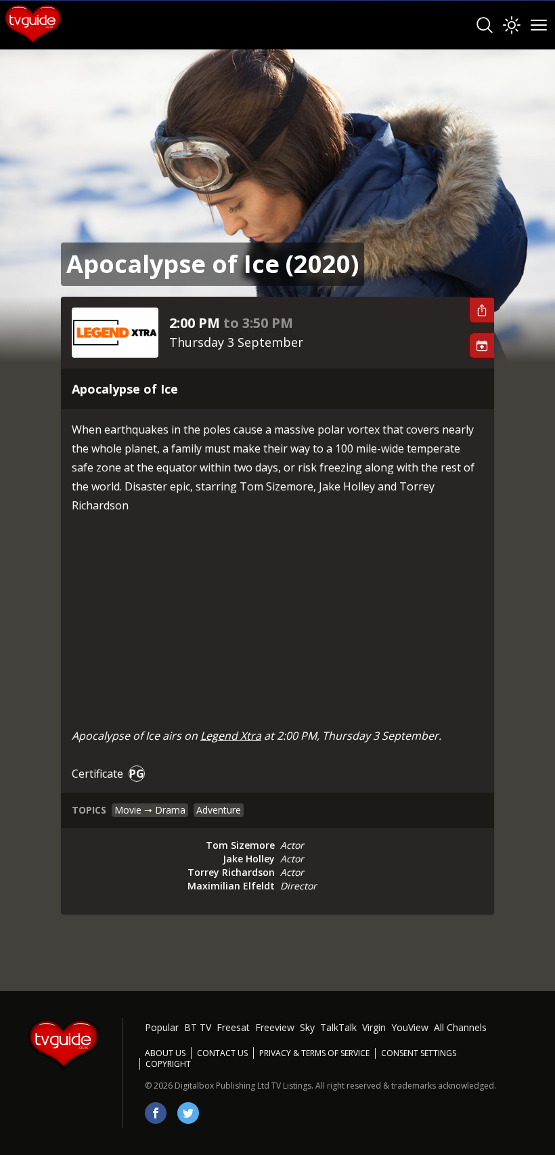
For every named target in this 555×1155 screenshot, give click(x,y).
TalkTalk (338, 1027)
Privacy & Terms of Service (314, 1053)
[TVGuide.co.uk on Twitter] (188, 1113)
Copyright (168, 1064)
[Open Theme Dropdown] (512, 25)
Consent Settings (418, 1053)
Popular (162, 1027)
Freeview (274, 1027)
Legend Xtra (230, 735)
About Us (165, 1053)
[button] (481, 310)
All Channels (460, 1027)
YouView (409, 1027)
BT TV (197, 1027)
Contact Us (222, 1053)
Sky (307, 1027)
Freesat (233, 1027)
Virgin (374, 1027)
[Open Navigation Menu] (539, 25)
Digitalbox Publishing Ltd (222, 1085)
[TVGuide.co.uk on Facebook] (155, 1113)
